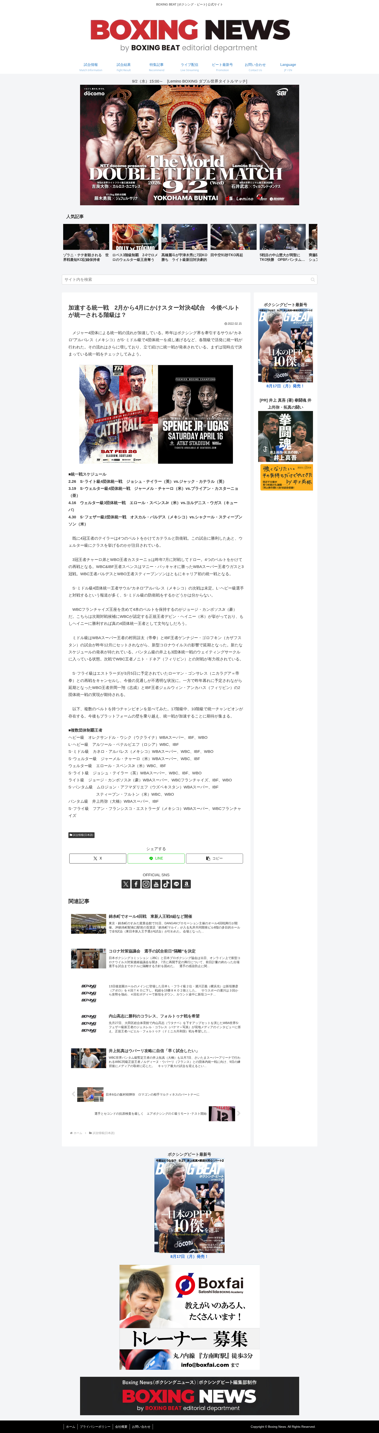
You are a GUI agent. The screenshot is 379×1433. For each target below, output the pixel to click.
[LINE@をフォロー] (176, 884)
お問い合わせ (141, 1426)
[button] (309, 243)
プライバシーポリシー (95, 1426)
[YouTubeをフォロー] (156, 884)
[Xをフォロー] (126, 884)
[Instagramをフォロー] (146, 884)
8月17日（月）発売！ (285, 386)
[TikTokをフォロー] (166, 884)
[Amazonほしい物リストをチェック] (186, 884)
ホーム (70, 1426)
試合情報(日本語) (83, 834)
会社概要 (121, 1426)
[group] (86, 244)
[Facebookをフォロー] (136, 884)
